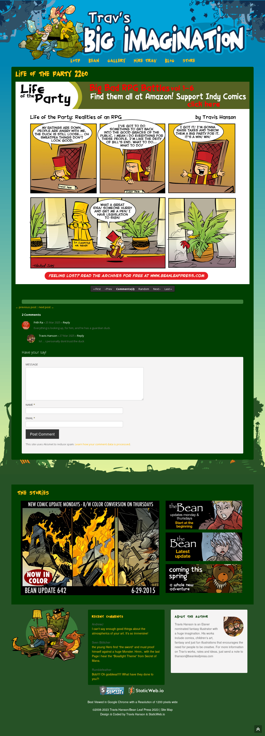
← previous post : (26, 307)
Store (189, 61)
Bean (94, 61)
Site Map (167, 709)
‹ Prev (108, 289)
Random (144, 289)
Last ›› (168, 289)
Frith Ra (38, 322)
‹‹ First (97, 289)
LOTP (75, 61)
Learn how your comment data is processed (102, 444)
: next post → (45, 307)
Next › (156, 289)
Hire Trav (145, 61)
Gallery (117, 61)
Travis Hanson (48, 335)
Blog (170, 61)
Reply (66, 322)
